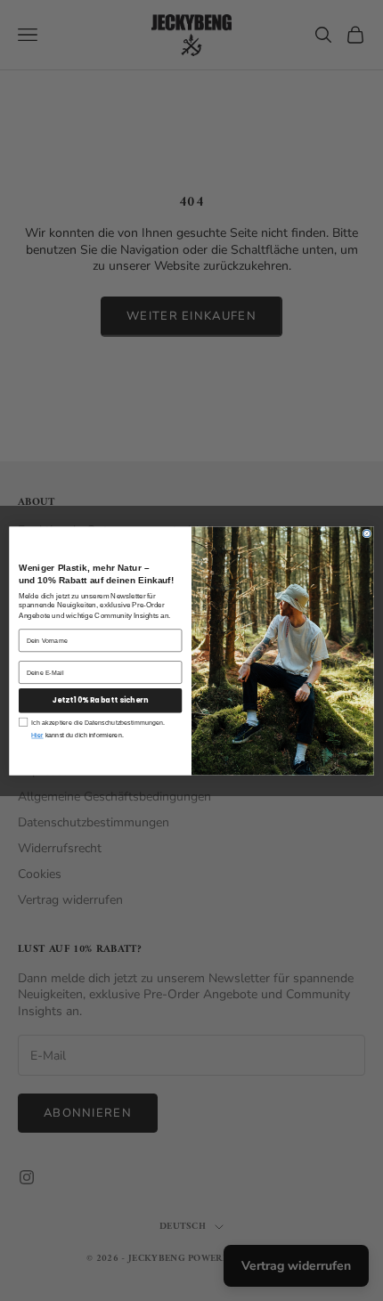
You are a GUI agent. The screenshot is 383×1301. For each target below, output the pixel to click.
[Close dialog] (367, 533)
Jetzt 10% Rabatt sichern (101, 700)
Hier (37, 734)
